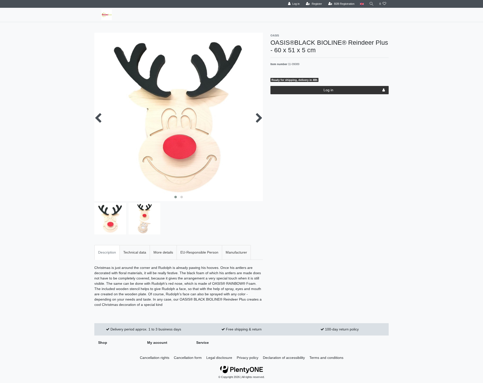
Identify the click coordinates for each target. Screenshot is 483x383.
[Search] (372, 4)
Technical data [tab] (134, 252)
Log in (328, 90)
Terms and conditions (326, 358)
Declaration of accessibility (284, 358)
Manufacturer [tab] (236, 252)
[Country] (362, 4)
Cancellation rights (154, 358)
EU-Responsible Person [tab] (199, 252)
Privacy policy (247, 358)
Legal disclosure (219, 358)
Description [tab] (107, 252)
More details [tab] (163, 252)
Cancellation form (188, 358)
